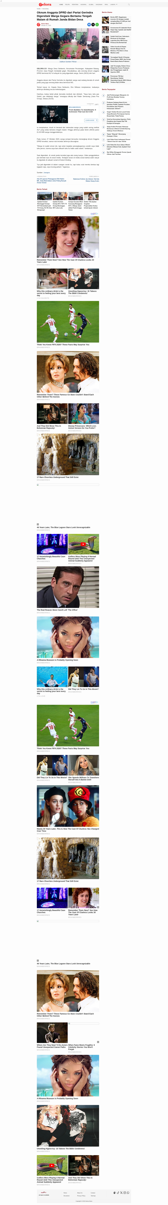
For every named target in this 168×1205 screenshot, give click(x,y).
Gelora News (88, 1201)
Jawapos (46, 173)
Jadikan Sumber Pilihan (68, 62)
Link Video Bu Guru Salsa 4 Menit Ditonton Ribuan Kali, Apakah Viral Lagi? (118, 147)
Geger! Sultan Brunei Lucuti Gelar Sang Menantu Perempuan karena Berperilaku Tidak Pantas (118, 114)
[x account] (121, 1193)
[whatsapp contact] (128, 1193)
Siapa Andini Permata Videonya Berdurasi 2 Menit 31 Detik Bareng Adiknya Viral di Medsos (118, 129)
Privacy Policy (81, 1196)
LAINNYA (112, 4)
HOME (61, 4)
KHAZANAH (99, 4)
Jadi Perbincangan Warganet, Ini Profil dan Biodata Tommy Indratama (118, 97)
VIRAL (106, 4)
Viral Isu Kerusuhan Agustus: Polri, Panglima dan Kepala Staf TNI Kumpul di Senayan (119, 121)
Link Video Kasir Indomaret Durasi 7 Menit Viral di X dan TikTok (118, 140)
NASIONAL (84, 4)
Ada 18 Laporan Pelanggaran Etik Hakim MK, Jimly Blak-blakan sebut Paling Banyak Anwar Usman (51, 180)
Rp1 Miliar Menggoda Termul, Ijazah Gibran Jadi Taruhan (119, 153)
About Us (79, 1193)
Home (65, 1193)
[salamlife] (115, 1193)
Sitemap (93, 1196)
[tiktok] (118, 1193)
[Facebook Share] (89, 24)
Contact (93, 1193)
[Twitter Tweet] (93, 24)
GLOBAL (91, 4)
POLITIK (67, 4)
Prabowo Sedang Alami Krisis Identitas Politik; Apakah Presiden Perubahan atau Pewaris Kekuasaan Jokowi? (118, 105)
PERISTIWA (75, 4)
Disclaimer (67, 1196)
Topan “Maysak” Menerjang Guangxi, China (116, 135)
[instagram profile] (124, 1193)
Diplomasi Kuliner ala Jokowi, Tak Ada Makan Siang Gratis (86, 180)
